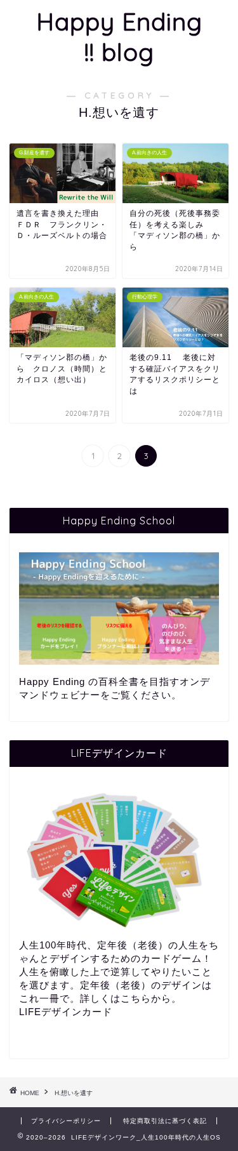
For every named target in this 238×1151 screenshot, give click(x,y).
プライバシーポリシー (66, 1120)
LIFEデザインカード (65, 1011)
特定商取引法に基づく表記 (165, 1120)
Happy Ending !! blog (119, 36)
